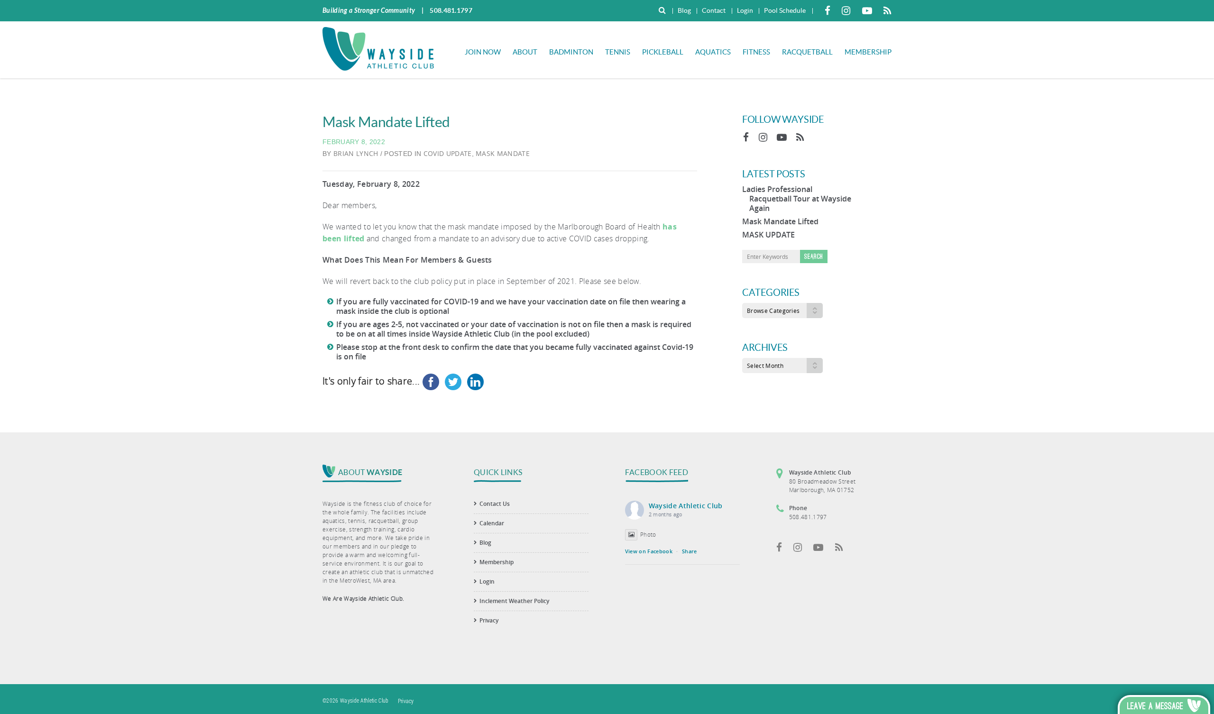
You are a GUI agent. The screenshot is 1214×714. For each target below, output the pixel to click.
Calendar (491, 523)
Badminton (571, 52)
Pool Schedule (785, 10)
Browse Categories (773, 310)
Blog (684, 10)
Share (689, 551)
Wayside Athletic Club (686, 505)
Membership (868, 52)
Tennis (617, 52)
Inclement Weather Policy (514, 601)
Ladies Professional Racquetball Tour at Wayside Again (796, 198)
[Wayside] (378, 48)
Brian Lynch (355, 153)
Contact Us (494, 504)
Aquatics (713, 52)
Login (745, 10)
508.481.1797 (451, 10)
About (525, 52)
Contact (714, 10)
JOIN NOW (483, 52)
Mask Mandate (503, 153)
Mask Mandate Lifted (780, 221)
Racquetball (807, 52)
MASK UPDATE (768, 234)
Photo (648, 534)
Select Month (765, 365)
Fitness (756, 52)
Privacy (488, 620)
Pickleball (662, 52)
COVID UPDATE (447, 153)
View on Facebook (648, 551)
